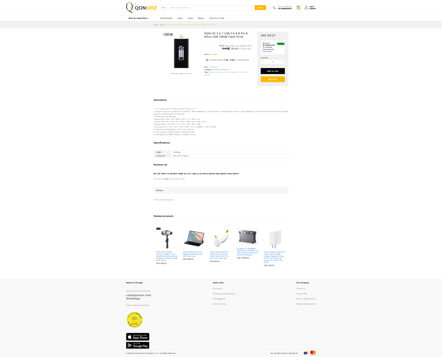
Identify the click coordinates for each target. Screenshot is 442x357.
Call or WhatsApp (285, 6)
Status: (207, 54)
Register (312, 8)
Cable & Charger (230, 72)
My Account (217, 288)
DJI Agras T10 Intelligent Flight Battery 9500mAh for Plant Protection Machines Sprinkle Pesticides (248, 252)
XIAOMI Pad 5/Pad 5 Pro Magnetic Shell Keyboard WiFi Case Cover (192, 254)
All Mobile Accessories (221, 69)
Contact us (301, 288)
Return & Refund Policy (306, 299)
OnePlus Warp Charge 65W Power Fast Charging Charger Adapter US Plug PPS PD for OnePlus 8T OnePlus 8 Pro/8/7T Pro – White (274, 257)
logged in (167, 179)
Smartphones (166, 18)
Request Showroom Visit (306, 304)
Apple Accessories (216, 72)
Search (260, 8)
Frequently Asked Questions (224, 294)
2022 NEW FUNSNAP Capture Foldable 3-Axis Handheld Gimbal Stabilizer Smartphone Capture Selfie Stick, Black (167, 256)
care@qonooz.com (138, 295)
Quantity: (264, 58)
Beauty (201, 18)
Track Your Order (216, 18)
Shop (162, 25)
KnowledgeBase (219, 299)
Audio (180, 18)
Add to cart (273, 71)
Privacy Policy (302, 294)
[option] (158, 35)
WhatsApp (133, 298)
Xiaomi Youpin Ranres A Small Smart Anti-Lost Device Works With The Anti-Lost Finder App (219, 255)
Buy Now (272, 79)
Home (190, 18)
